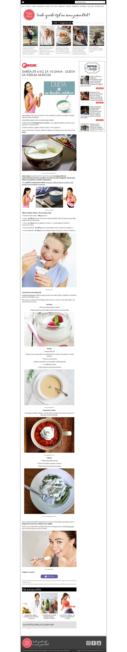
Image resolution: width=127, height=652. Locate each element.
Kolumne (91, 6)
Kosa (23, 6)
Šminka (28, 6)
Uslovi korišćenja (65, 650)
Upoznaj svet (99, 6)
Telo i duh (54, 6)
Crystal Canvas (85, 650)
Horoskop (75, 6)
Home (23, 2)
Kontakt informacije (54, 650)
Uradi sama (41, 6)
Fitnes (48, 6)
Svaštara (83, 6)
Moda (34, 6)
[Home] (36, 643)
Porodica (61, 6)
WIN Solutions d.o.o (99, 650)
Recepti (68, 6)
